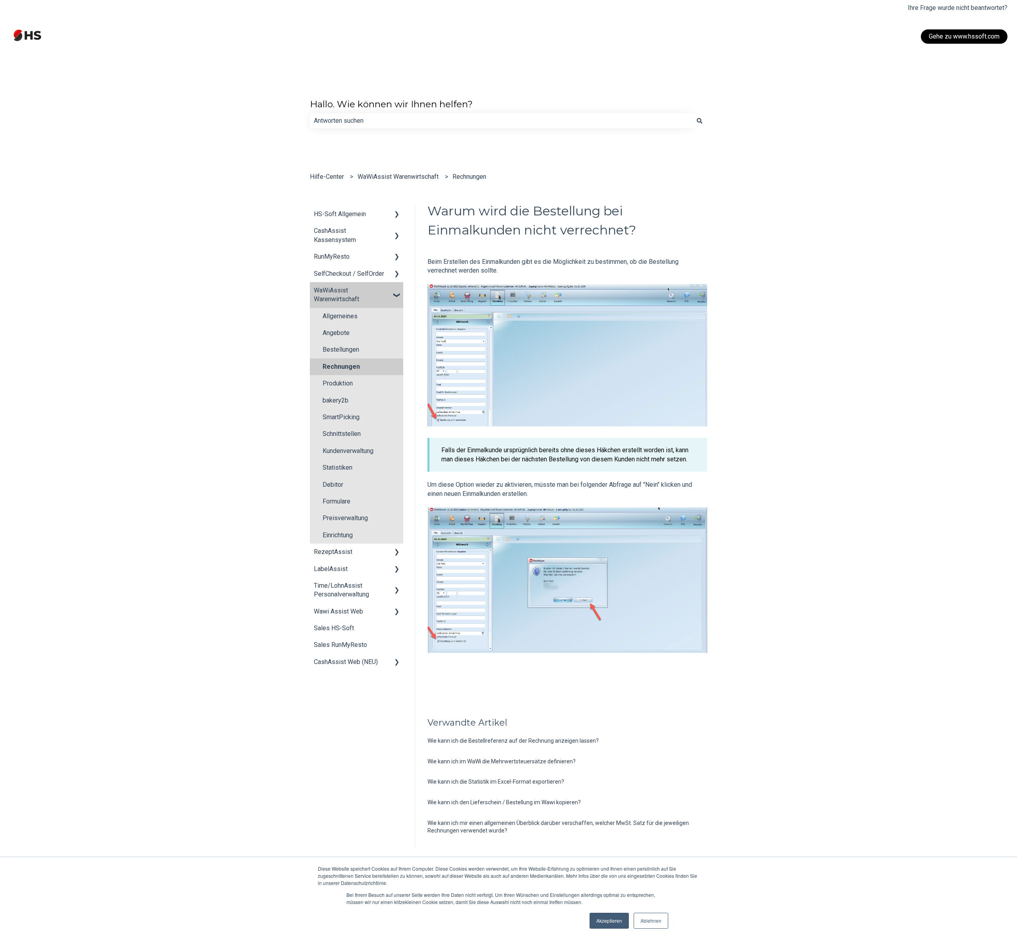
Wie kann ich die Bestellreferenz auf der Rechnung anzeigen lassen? (513, 741)
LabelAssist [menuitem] (331, 569)
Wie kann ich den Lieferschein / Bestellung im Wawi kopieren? (504, 802)
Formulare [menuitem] (336, 501)
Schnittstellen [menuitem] (342, 434)
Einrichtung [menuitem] (338, 535)
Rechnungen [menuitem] (341, 366)
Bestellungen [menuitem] (341, 349)
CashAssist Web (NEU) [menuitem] (346, 662)
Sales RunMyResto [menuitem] (340, 645)
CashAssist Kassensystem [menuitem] (335, 235)
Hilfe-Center (327, 176)
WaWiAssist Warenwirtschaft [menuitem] (336, 295)
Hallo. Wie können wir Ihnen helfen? (391, 104)
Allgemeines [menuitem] (340, 316)
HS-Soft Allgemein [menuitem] (340, 214)
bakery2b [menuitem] (335, 400)
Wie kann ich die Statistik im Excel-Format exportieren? (495, 781)
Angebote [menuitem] (336, 333)
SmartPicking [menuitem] (341, 417)
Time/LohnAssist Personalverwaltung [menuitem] (341, 590)
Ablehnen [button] (650, 920)
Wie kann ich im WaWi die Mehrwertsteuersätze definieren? (501, 761)
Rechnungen (469, 176)
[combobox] (501, 120)
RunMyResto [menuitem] (332, 256)
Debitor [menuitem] (333, 484)
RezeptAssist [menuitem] (333, 552)
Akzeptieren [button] (609, 920)
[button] (397, 215)
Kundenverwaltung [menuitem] (348, 451)
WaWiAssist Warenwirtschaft (398, 176)
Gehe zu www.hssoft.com (964, 36)
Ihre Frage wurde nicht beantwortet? (957, 8)
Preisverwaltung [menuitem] (345, 518)
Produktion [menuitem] (338, 383)
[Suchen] (699, 120)
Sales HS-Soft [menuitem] (334, 628)
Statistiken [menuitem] (337, 467)
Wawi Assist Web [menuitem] (338, 611)
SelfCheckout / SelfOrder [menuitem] (349, 273)
